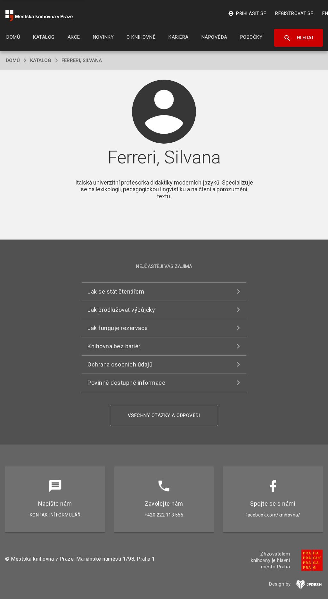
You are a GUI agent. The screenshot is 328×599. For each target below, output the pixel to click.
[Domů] (39, 16)
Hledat (298, 38)
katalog (40, 60)
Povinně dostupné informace (126, 382)
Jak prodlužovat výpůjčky (121, 309)
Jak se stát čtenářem (115, 291)
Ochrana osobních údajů (119, 364)
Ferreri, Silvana (82, 60)
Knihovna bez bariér (114, 346)
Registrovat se (294, 13)
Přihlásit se (247, 13)
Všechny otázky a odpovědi (164, 415)
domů (13, 60)
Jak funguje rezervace (117, 328)
